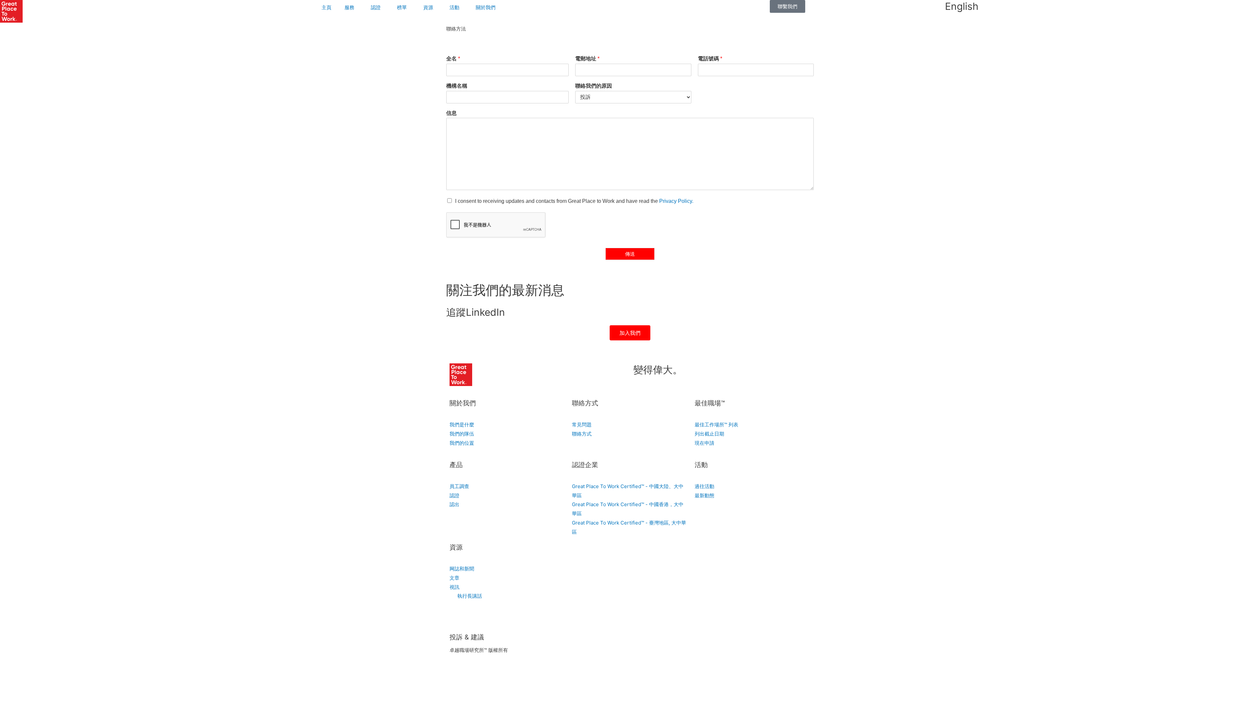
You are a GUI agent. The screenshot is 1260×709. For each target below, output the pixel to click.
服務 (349, 7)
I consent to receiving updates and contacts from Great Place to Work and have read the (574, 201)
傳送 (630, 254)
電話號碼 (710, 58)
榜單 (402, 7)
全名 (453, 58)
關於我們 (485, 7)
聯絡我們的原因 (593, 86)
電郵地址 (587, 58)
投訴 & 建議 (467, 637)
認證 (376, 7)
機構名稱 (456, 86)
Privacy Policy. (676, 201)
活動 (454, 7)
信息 (451, 113)
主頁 (326, 7)
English (961, 6)
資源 (428, 7)
